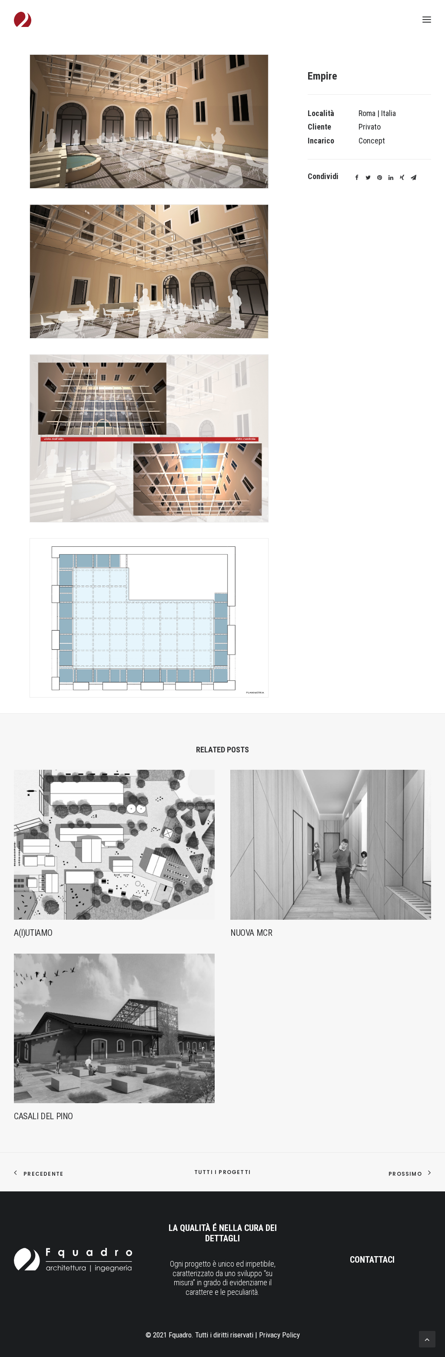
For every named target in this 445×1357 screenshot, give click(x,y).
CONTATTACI (372, 1259)
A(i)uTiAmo (33, 933)
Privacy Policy (279, 1334)
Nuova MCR (251, 933)
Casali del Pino (43, 1116)
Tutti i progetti (222, 1172)
